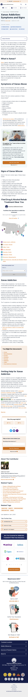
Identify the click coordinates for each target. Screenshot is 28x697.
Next (14, 274)
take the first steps (7, 406)
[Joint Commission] (9, 674)
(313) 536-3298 (16, 1)
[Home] (7, 4)
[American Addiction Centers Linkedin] (12, 679)
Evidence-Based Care (16, 26)
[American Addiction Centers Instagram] (15, 679)
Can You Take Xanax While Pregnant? (11, 492)
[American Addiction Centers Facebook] (9, 679)
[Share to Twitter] (11, 430)
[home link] (1, 12)
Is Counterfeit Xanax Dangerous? (10, 489)
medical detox (21, 125)
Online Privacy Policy (14, 687)
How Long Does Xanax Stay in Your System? (13, 491)
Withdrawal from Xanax (8, 119)
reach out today (22, 407)
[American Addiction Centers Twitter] (5, 679)
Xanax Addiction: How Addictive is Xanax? (12, 500)
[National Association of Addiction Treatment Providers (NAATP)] (23, 674)
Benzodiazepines (8, 353)
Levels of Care (14, 29)
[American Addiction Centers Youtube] (18, 679)
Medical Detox (6, 26)
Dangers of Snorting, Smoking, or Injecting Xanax (14, 498)
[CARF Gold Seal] (5, 674)
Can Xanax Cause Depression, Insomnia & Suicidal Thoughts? (14, 495)
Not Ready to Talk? (14, 637)
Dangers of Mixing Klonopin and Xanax (12, 486)
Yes (9, 422)
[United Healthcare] (20, 552)
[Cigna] (7, 552)
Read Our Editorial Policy (7, 479)
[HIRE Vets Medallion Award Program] (14, 674)
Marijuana (6, 360)
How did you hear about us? (9, 441)
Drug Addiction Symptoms (10, 364)
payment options (18, 404)
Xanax (2, 62)
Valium (5, 362)
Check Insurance (14, 619)
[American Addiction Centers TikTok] (22, 679)
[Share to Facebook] (14, 430)
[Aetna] (7, 545)
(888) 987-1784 (14, 668)
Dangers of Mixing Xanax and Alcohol (11, 502)
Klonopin (6, 358)
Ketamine (6, 357)
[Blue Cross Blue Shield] (20, 558)
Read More (13, 477)
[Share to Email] (17, 430)
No (20, 422)
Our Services (21, 29)
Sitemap (14, 684)
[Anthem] (20, 545)
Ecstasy (6, 355)
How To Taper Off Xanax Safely (10, 487)
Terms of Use (14, 688)
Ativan (5, 352)
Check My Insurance (14, 569)
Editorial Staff (7, 20)
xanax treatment (6, 11)
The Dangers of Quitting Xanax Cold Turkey (13, 497)
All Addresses (14, 669)
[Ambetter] (7, 558)
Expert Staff (5, 29)
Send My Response (14, 448)
